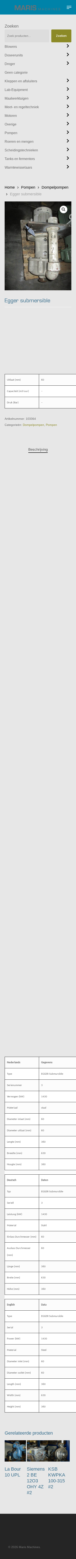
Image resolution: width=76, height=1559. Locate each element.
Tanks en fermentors (20, 159)
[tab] (38, 450)
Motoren (11, 115)
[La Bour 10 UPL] (15, 1451)
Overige (10, 124)
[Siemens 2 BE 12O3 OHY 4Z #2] (37, 1451)
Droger (10, 64)
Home (10, 187)
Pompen (11, 133)
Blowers (11, 46)
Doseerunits (14, 55)
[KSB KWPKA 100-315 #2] (58, 1451)
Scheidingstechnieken (21, 150)
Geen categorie (16, 72)
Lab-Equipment (16, 90)
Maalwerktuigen (16, 98)
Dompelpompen (55, 187)
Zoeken (12, 26)
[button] (69, 7)
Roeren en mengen (19, 141)
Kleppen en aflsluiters (21, 81)
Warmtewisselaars (18, 167)
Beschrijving (38, 450)
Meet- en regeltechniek (22, 107)
